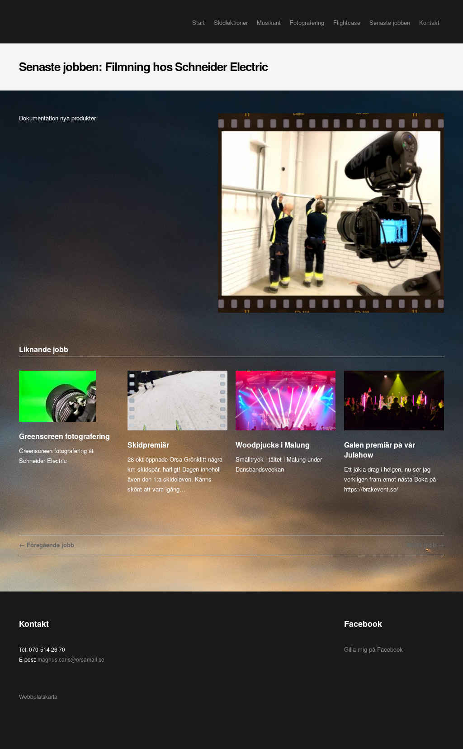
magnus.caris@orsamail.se (71, 659)
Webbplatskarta (38, 696)
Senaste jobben (389, 22)
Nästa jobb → (425, 544)
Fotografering (307, 22)
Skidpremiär (148, 444)
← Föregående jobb (46, 544)
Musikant (269, 22)
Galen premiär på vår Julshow (379, 449)
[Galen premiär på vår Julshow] (394, 401)
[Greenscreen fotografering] (69, 396)
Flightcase (346, 22)
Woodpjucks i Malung (273, 444)
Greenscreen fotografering (64, 436)
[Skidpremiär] (177, 401)
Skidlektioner (231, 22)
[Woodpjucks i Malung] (285, 401)
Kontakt (429, 22)
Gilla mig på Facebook (373, 649)
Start (198, 22)
